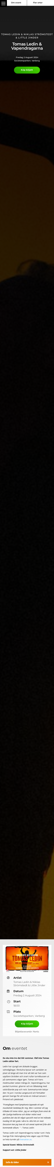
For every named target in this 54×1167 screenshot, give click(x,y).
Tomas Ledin (10, 34)
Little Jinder (28, 37)
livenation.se (26, 1139)
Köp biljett (27, 70)
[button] (3, 3)
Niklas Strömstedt (38, 34)
